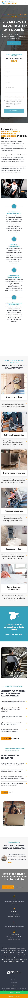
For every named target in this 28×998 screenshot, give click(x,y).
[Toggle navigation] (26, 2)
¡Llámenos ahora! (8, 792)
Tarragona (16, 959)
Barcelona (8, 950)
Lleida (5, 957)
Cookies (14, 985)
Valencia (6, 961)
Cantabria (23, 950)
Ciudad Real (12, 952)
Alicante (18, 948)
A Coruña (4, 948)
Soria (12, 959)
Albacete (13, 948)
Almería (23, 948)
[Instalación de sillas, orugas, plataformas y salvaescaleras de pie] (14, 972)
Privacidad (14, 982)
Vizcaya (17, 961)
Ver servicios (13, 43)
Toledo (25, 959)
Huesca (20, 954)
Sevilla (8, 959)
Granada (3, 954)
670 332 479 (16, 914)
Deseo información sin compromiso (14, 887)
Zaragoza (22, 961)
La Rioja (25, 954)
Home (14, 977)
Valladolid (11, 961)
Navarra (22, 957)
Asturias (3, 950)
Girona (22, 952)
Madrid (9, 957)
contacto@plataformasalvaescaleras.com (14, 926)
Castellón (5, 952)
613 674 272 (17, 916)
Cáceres (14, 950)
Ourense (3, 959)
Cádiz (18, 950)
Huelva (15, 954)
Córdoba (18, 952)
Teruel (21, 959)
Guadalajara (10, 954)
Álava (9, 948)
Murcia (18, 957)
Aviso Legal (14, 979)
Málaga (13, 957)
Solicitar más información (11, 738)
